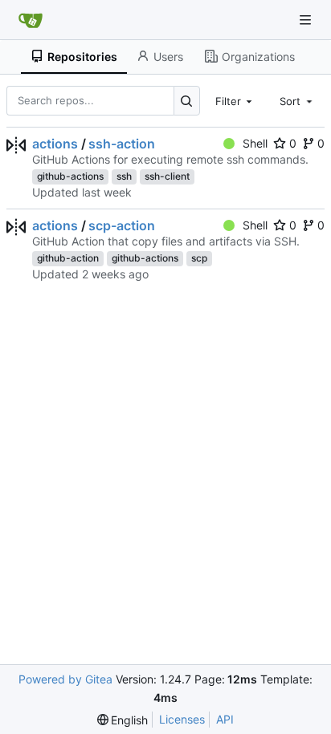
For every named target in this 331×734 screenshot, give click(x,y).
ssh (124, 176)
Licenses (182, 719)
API (225, 719)
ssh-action (121, 144)
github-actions (70, 176)
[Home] (30, 20)
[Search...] (187, 101)
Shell (255, 143)
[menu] (123, 720)
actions (55, 144)
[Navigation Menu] (307, 19)
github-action (68, 258)
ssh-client (167, 176)
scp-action (121, 225)
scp (199, 258)
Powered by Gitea (65, 679)
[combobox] (235, 100)
